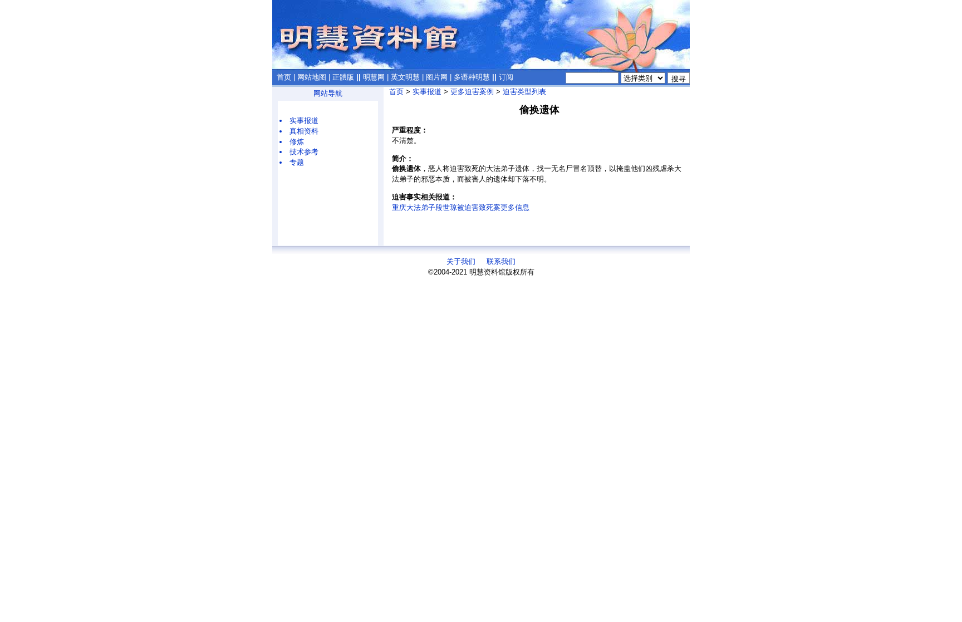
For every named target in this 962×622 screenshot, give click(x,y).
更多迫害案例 (472, 91)
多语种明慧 (472, 77)
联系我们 (501, 261)
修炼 (296, 142)
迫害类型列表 (524, 91)
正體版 (343, 77)
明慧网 (374, 77)
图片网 (437, 77)
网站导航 (327, 93)
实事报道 (303, 120)
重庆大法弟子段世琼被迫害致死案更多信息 (460, 207)
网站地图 (311, 77)
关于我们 (460, 261)
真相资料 (303, 131)
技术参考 (303, 152)
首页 (284, 77)
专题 (296, 162)
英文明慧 (405, 77)
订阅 (506, 77)
